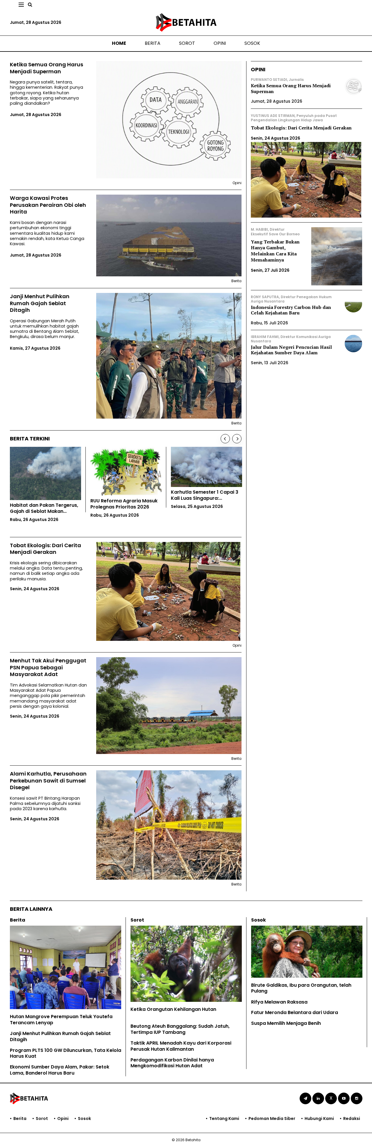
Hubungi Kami (319, 1118)
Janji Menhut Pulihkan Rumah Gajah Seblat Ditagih (39, 303)
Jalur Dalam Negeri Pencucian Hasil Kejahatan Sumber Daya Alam (291, 350)
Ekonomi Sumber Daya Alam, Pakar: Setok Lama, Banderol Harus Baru (59, 1070)
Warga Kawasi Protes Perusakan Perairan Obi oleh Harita (48, 204)
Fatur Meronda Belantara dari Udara (294, 1012)
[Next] (237, 438)
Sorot (187, 43)
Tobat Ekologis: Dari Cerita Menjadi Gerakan (45, 549)
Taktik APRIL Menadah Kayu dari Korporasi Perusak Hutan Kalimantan (180, 1046)
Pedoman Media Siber (271, 1118)
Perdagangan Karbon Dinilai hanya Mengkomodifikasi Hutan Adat (172, 1063)
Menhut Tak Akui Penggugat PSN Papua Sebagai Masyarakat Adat (48, 667)
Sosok (252, 43)
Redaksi (351, 1118)
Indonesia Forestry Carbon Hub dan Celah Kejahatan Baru (291, 310)
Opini (220, 43)
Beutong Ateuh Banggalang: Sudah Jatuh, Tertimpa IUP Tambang (180, 1029)
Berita (152, 43)
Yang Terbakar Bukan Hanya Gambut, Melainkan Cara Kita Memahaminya (275, 251)
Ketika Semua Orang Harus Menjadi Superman (46, 68)
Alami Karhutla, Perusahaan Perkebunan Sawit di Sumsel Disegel (48, 780)
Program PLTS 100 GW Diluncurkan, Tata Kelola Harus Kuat (65, 1053)
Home (119, 43)
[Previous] (225, 438)
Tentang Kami (224, 1118)
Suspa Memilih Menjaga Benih (286, 1023)
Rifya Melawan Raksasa (279, 1002)
